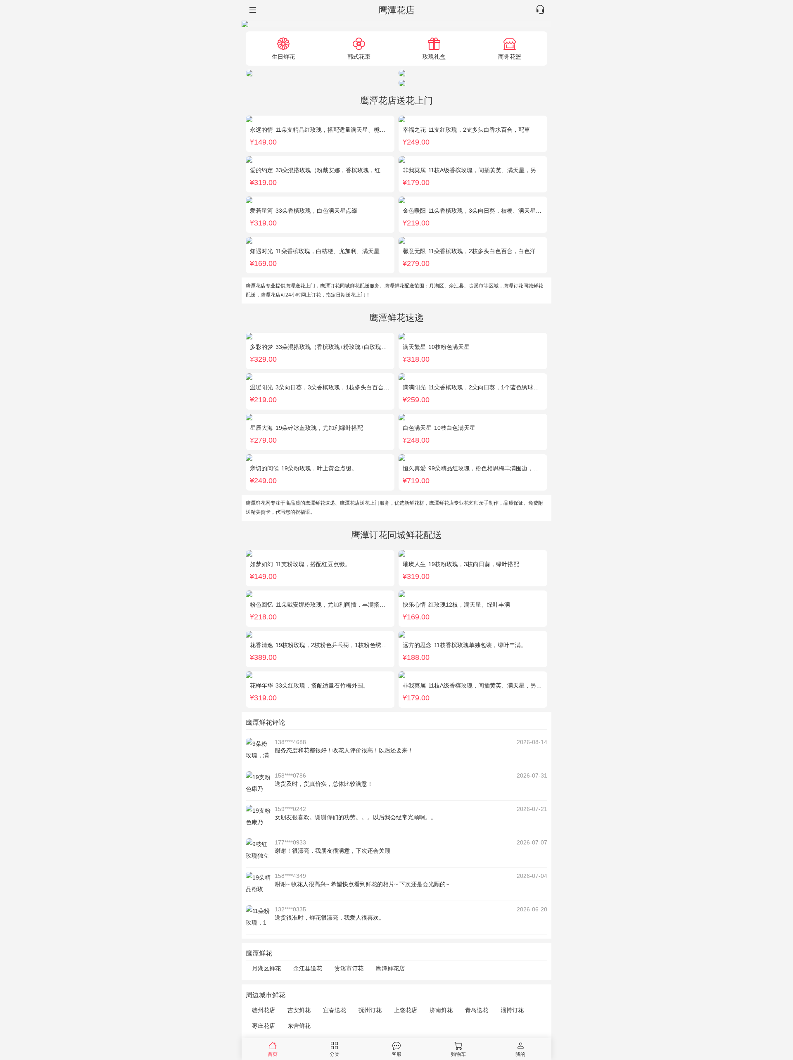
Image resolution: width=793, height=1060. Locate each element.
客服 (396, 1054)
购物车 (458, 1054)
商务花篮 (509, 56)
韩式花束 (358, 56)
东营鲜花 (299, 1025)
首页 (273, 1054)
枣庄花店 (263, 1025)
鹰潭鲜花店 (390, 968)
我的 (520, 1054)
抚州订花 (370, 1010)
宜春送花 (334, 1010)
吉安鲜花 (299, 1010)
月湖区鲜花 (266, 968)
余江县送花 (307, 968)
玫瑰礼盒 (434, 56)
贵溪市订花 (349, 968)
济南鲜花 (441, 1010)
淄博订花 (512, 1010)
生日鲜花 (283, 56)
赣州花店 (263, 1010)
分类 (335, 1054)
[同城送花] (252, 10)
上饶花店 (405, 1010)
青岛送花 (476, 1010)
